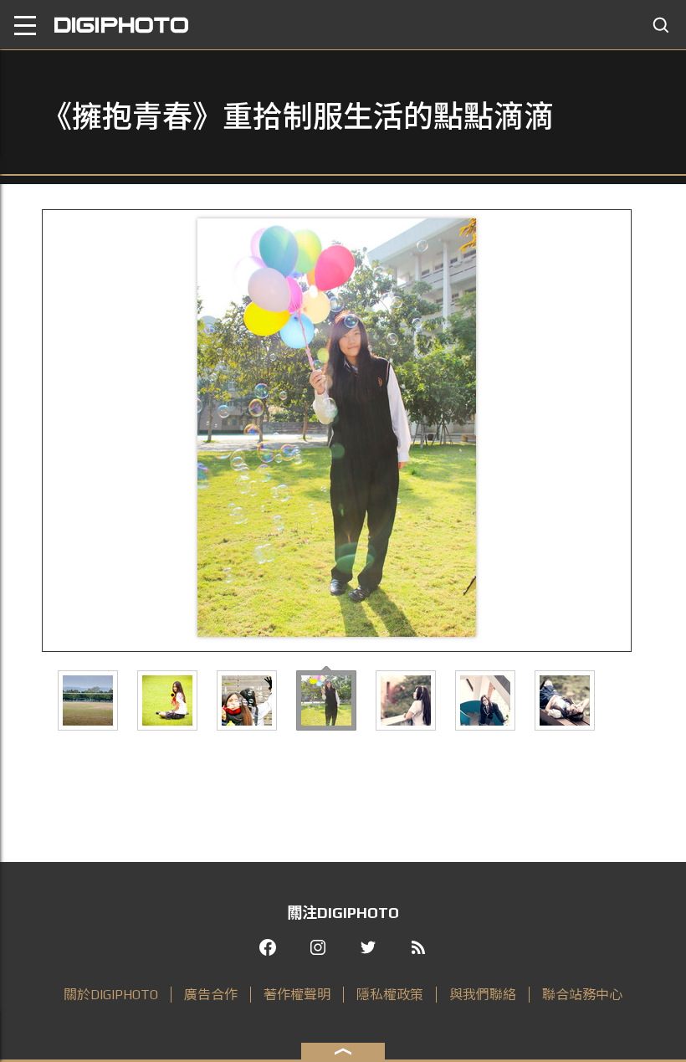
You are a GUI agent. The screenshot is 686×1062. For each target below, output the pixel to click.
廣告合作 (211, 995)
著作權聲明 (297, 995)
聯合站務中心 (582, 995)
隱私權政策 (389, 995)
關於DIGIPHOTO (111, 995)
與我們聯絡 (482, 995)
